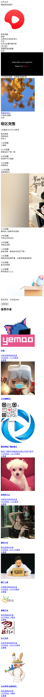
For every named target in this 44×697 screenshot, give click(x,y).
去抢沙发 (5, 304)
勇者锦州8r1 (5, 113)
